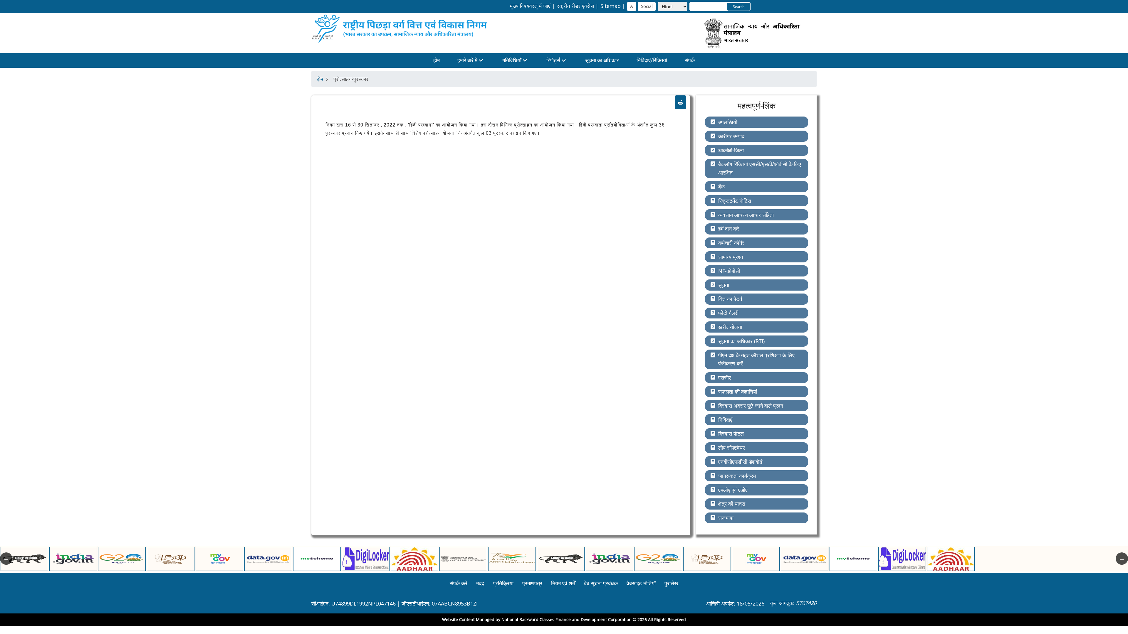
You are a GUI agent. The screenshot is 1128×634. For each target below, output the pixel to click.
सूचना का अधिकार (602, 60)
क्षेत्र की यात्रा (731, 503)
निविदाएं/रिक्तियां (652, 60)
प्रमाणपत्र (532, 583)
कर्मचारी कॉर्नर (731, 242)
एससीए (724, 377)
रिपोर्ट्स (553, 60)
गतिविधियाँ (512, 60)
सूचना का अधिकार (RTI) (741, 341)
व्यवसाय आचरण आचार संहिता (746, 214)
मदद (480, 583)
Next (1122, 558)
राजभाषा (725, 517)
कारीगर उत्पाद (731, 136)
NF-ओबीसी (729, 270)
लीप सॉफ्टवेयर (731, 447)
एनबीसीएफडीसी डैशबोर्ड (740, 461)
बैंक (721, 186)
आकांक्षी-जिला (731, 150)
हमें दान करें (728, 228)
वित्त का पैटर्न (730, 298)
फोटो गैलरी (728, 312)
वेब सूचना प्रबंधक (601, 583)
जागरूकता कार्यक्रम (737, 475)
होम (436, 60)
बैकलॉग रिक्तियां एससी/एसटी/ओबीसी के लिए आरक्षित (759, 168)
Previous (6, 558)
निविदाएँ (725, 419)
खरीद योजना (730, 327)
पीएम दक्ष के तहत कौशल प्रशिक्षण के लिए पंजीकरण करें (756, 359)
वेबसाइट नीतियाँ (641, 583)
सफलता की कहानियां (737, 391)
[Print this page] (680, 102)
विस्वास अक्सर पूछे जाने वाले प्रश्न (750, 405)
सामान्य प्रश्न (730, 256)
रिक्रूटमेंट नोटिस (734, 200)
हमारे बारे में (468, 60)
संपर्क (690, 60)
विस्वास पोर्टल (731, 433)
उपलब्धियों (727, 122)
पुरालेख (671, 583)
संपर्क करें (458, 583)
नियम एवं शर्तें (563, 583)
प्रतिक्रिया (503, 583)
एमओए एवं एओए (733, 489)
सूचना (723, 285)
